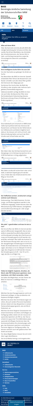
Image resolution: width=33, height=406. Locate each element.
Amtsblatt (9, 26)
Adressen (7, 374)
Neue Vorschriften (10, 381)
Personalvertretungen (11, 378)
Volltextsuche (9, 353)
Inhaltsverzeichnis (10, 355)
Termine (7, 383)
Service (16, 26)
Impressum (27, 398)
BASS (3, 26)
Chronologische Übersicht (12, 367)
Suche (29, 26)
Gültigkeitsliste (9, 376)
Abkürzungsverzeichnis (12, 372)
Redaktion (27, 400)
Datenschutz (27, 402)
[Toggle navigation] (2, 2)
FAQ (23, 26)
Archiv (6, 359)
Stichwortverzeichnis (11, 357)
